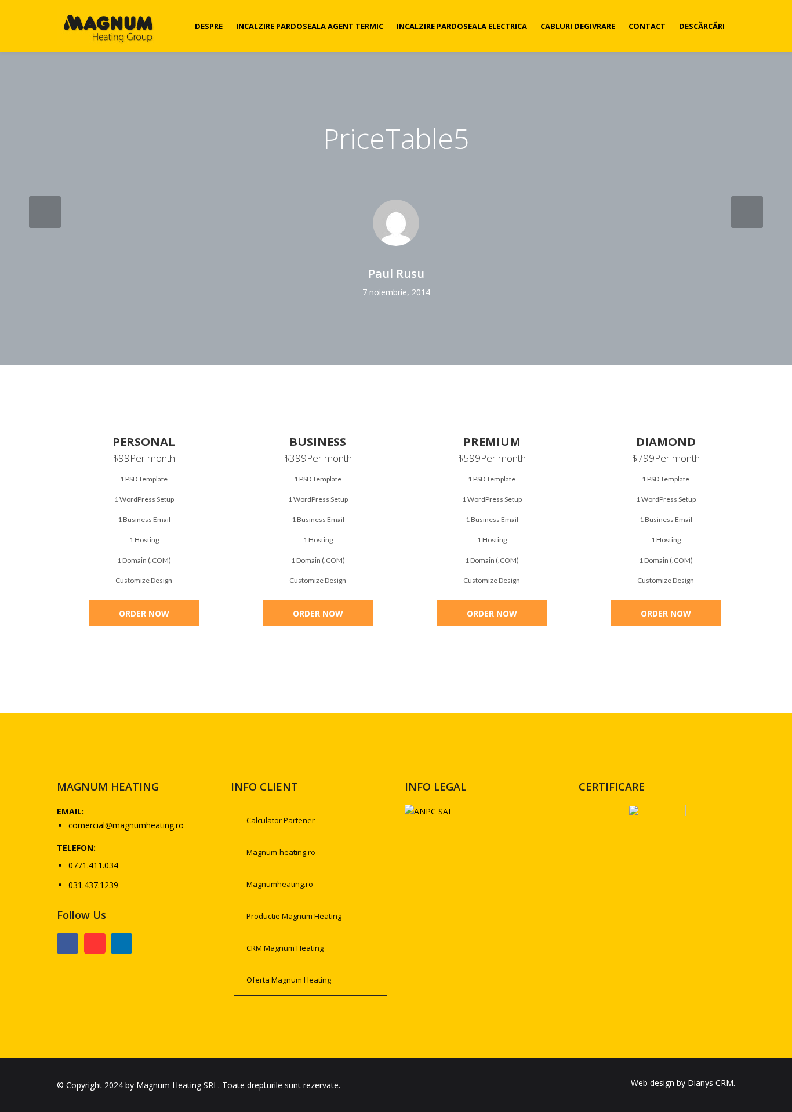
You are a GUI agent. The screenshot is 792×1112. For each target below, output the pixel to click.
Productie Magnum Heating (293, 916)
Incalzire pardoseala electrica (462, 26)
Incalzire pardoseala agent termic (309, 26)
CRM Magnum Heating (285, 948)
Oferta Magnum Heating (288, 980)
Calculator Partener (280, 820)
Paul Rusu (396, 274)
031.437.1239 (93, 884)
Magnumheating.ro (279, 884)
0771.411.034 (93, 865)
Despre (209, 26)
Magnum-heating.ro (280, 852)
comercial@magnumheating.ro (126, 825)
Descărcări (702, 26)
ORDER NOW (144, 613)
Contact (647, 26)
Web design (652, 1082)
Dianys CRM (710, 1082)
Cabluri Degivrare (577, 26)
